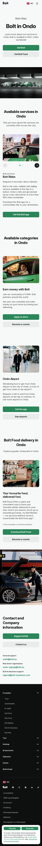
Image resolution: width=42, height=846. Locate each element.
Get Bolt (21, 47)
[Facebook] (13, 787)
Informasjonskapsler (10, 812)
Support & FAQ (21, 636)
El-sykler (8, 708)
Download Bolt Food (21, 532)
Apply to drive (21, 317)
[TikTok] (38, 787)
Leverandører (8, 793)
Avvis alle (30, 828)
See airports (21, 416)
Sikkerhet (6, 817)
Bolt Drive (8, 713)
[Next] (37, 165)
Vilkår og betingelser (11, 798)
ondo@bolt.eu (10, 659)
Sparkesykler (10, 704)
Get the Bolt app (21, 214)
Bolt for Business (11, 728)
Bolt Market (9, 723)
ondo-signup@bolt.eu (13, 667)
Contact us (21, 644)
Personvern (7, 803)
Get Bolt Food (21, 54)
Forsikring (7, 808)
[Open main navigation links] (37, 3)
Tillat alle (12, 828)
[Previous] (5, 165)
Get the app (21, 409)
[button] (21, 694)
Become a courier (21, 324)
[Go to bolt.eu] (5, 3)
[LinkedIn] (32, 787)
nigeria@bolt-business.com (16, 675)
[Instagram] (25, 787)
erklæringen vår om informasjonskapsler (20, 838)
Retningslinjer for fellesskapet (14, 822)
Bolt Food (8, 718)
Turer (7, 699)
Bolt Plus (8, 733)
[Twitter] (19, 787)
